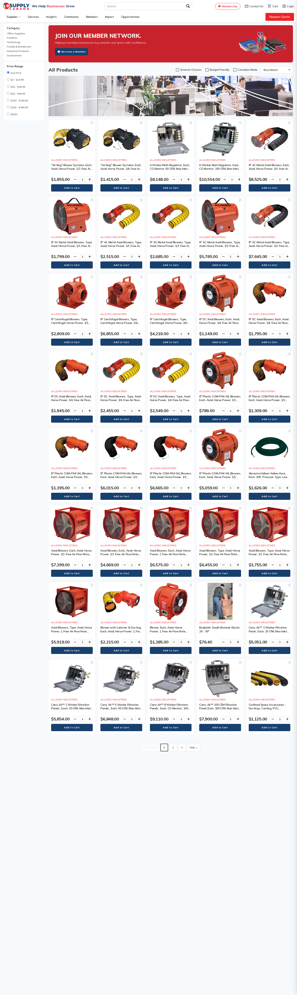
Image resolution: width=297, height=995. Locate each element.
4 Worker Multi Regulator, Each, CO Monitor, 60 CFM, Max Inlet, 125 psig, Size (170, 168)
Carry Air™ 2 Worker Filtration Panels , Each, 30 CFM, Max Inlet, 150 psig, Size (71, 708)
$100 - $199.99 (19, 100)
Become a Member (73, 51)
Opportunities (130, 17)
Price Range (15, 66)
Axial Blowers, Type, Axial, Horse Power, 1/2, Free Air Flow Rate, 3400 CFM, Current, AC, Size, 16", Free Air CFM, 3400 (269, 556)
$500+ (14, 114)
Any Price (16, 72)
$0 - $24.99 (17, 79)
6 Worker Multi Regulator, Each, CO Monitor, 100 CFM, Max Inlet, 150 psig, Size (219, 168)
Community (71, 17)
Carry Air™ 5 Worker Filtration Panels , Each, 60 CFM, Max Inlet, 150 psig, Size (120, 708)
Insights (51, 17)
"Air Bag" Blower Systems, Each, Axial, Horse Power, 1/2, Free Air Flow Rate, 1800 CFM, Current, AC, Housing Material (71, 170)
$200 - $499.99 (19, 107)
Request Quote (280, 17)
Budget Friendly (219, 69)
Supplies (12, 17)
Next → (194, 747)
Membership (229, 6)
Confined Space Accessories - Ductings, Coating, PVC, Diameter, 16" (267, 708)
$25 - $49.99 (18, 86)
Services (33, 17)
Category (13, 28)
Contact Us (253, 6)
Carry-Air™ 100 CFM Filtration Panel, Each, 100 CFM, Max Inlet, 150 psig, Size (219, 708)
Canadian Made (247, 69)
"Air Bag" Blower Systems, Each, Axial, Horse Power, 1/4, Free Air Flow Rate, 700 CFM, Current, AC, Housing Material (121, 170)
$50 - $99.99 (18, 93)
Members (92, 17)
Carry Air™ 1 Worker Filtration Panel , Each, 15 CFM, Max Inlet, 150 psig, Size (268, 631)
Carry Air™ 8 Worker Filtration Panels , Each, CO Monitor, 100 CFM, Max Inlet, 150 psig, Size (169, 708)
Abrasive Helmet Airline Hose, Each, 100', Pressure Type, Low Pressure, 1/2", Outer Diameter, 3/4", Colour (268, 479)
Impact (109, 17)
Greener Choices (190, 69)
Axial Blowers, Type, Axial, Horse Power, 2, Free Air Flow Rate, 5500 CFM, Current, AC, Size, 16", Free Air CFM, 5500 (71, 633)
